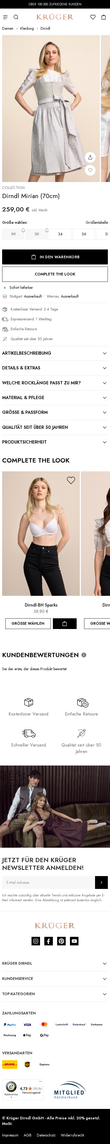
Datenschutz (46, 1135)
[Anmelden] (101, 882)
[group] (55, 231)
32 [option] (37, 234)
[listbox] (55, 234)
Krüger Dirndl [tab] (17, 963)
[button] (71, 480)
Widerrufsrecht (72, 1135)
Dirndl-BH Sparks (41, 605)
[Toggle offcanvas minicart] (103, 17)
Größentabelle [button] (97, 222)
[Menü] (40, 1082)
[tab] (55, 353)
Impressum (10, 1135)
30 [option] (13, 234)
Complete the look (55, 274)
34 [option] (60, 234)
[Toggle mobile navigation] (5, 17)
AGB (28, 1135)
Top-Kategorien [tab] (18, 994)
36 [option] (84, 234)
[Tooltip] (83, 655)
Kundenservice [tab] (17, 978)
